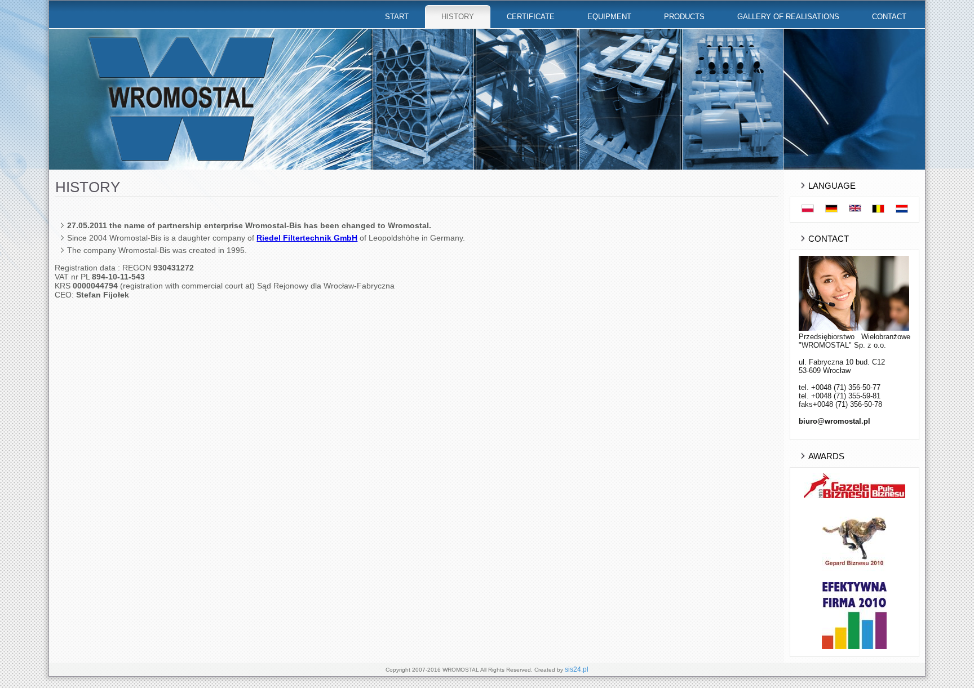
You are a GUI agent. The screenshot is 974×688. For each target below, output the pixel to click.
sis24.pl (576, 669)
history (457, 16)
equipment (609, 16)
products (684, 16)
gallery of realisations (788, 16)
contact (889, 16)
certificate (531, 16)
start (397, 16)
